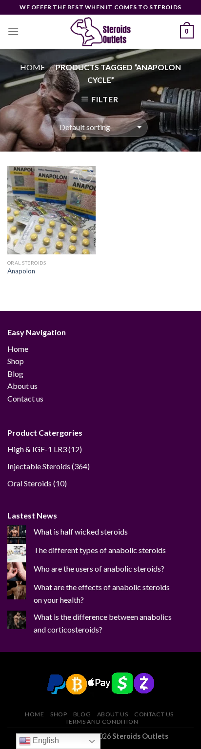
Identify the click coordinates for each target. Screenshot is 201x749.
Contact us (25, 398)
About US (112, 714)
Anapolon (21, 271)
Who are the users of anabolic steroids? (99, 568)
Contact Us (154, 714)
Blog (15, 373)
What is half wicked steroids (81, 531)
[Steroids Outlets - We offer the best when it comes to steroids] (100, 32)
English (45, 740)
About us (22, 385)
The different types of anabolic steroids (100, 550)
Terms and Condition (102, 721)
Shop (15, 360)
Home (32, 67)
